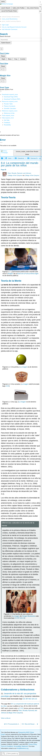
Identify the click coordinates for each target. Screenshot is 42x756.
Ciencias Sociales (36, 158)
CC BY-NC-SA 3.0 (30, 699)
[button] (7, 122)
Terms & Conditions (7, 746)
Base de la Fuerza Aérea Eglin (27, 273)
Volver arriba (5, 718)
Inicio (10, 158)
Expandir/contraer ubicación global (40, 157)
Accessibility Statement (21, 746)
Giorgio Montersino (28, 616)
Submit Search (5, 42)
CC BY (21, 708)
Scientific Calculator (10, 108)
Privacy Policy (32, 744)
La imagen (23, 367)
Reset (3, 56)
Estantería (21, 158)
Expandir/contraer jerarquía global (3, 158)
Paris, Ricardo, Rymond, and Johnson (19, 173)
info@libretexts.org (22, 748)
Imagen (10, 273)
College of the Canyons (15, 175)
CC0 (7, 386)
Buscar (4, 753)
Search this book (5, 36)
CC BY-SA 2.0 (20, 618)
